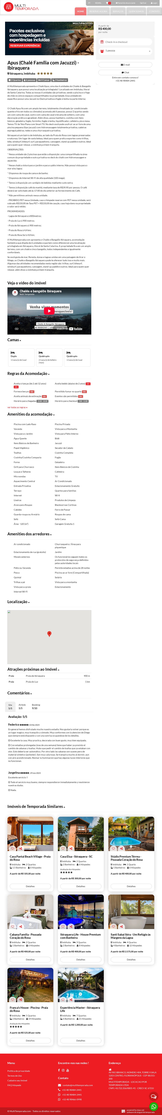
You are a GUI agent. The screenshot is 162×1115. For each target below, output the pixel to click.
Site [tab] (10, 707)
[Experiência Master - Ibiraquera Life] (81, 985)
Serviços (118, 11)
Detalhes (30, 886)
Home (80, 11)
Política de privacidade (18, 1071)
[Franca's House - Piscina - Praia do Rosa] (30, 985)
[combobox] (129, 51)
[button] (49, 340)
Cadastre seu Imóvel (17, 1080)
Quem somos (136, 11)
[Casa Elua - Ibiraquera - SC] (81, 834)
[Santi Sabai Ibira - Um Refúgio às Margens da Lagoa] (131, 912)
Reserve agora (98, 11)
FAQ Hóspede (14, 1085)
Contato (154, 11)
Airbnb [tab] (22, 706)
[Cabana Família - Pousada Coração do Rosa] (30, 912)
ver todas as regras (16, 407)
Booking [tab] (36, 706)
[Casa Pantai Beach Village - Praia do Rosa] (30, 834)
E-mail (126, 64)
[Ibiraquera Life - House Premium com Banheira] (81, 912)
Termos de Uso (14, 1075)
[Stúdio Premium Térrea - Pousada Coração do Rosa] (131, 834)
